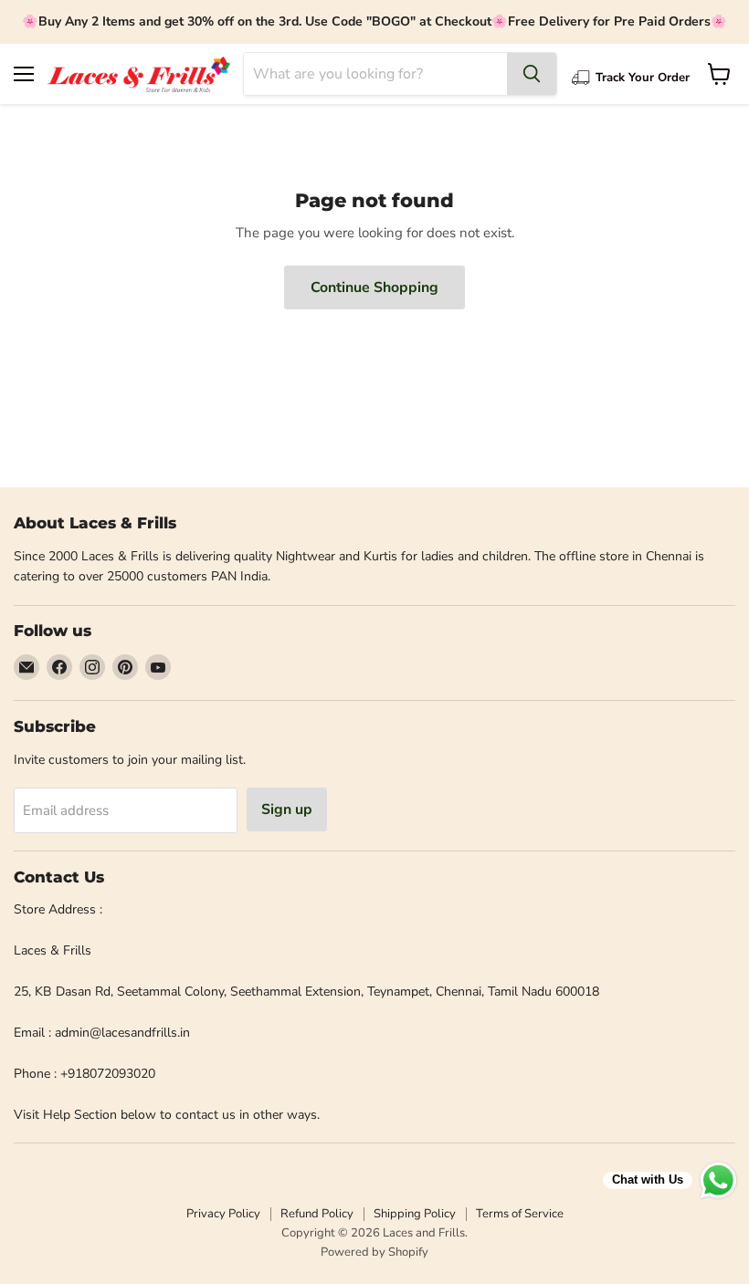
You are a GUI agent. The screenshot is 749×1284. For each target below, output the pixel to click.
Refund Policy (316, 1214)
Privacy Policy (223, 1214)
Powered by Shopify (374, 1252)
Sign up (286, 809)
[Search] (531, 74)
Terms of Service (520, 1214)
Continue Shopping (374, 287)
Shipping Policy (415, 1214)
